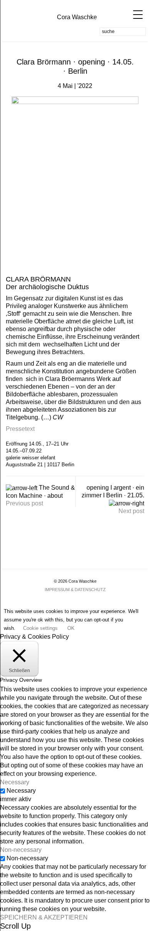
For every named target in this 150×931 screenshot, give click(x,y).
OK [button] (71, 628)
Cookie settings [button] (40, 628)
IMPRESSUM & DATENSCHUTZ (75, 589)
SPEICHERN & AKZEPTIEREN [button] (44, 917)
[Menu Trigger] (134, 14)
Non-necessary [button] (21, 850)
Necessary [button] (14, 782)
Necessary (21, 790)
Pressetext (20, 429)
